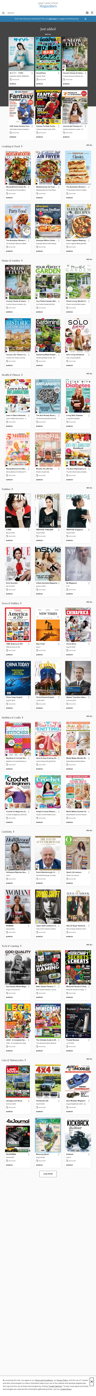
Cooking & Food (11, 146)
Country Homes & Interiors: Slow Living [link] (73, 73)
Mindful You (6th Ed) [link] (44, 469)
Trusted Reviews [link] (72, 1040)
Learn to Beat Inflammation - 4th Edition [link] (17, 415)
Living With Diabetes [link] (74, 415)
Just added (48, 29)
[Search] (3, 13)
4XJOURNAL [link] (11, 1154)
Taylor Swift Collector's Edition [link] (47, 926)
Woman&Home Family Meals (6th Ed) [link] (17, 187)
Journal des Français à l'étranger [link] (73, 126)
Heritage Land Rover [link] (14, 1101)
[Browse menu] (92, 12)
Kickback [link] (69, 1154)
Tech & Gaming (11, 945)
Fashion (6, 489)
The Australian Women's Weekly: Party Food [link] (17, 240)
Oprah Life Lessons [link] (73, 872)
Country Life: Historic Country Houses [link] (17, 355)
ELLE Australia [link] (12, 583)
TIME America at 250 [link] (14, 644)
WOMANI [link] (9, 926)
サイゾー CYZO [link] (16, 73)
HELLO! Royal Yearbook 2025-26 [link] (77, 926)
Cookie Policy (65, 1389)
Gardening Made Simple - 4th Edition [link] (47, 355)
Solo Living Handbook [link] (75, 355)
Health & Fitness (11, 374)
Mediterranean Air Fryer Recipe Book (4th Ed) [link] (47, 187)
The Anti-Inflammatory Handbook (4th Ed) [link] (77, 469)
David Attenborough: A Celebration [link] (47, 872)
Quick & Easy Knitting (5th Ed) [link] (47, 758)
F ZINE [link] (8, 530)
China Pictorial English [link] (45, 697)
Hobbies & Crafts (11, 717)
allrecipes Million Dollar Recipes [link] (47, 240)
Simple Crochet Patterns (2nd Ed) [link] (47, 812)
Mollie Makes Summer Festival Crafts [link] (77, 812)
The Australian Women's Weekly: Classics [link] (77, 187)
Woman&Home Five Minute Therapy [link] (17, 469)
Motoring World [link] (42, 1154)
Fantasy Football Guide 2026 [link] (46, 126)
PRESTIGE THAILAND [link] (44, 530)
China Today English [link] (14, 697)
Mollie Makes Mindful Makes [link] (77, 758)
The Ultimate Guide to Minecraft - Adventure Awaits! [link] (47, 1040)
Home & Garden (11, 260)
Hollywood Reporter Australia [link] (17, 872)
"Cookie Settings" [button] (55, 1386)
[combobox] (43, 13)
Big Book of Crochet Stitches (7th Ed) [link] (17, 758)
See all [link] (48, 34)
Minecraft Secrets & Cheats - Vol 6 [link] (77, 987)
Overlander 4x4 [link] (42, 1101)
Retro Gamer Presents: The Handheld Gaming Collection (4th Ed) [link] (47, 987)
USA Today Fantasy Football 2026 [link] (20, 126)
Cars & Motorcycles (13, 1060)
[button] (31, 73)
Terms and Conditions (44, 1380)
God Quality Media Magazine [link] (17, 987)
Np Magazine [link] (71, 583)
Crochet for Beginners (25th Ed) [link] (17, 812)
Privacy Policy (62, 1380)
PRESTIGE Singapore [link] (74, 530)
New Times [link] (40, 644)
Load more (48, 1174)
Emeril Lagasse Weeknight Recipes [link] (77, 240)
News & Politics (11, 603)
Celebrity (7, 831)
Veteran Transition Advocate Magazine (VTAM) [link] (77, 697)
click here (52, 19)
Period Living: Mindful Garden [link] (77, 301)
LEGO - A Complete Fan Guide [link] (17, 1040)
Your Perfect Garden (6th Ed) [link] (47, 301)
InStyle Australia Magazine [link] (46, 583)
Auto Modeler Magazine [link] (75, 1101)
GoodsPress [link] (41, 73)
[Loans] (87, 13)
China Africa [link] (71, 644)
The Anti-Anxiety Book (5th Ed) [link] (47, 415)
